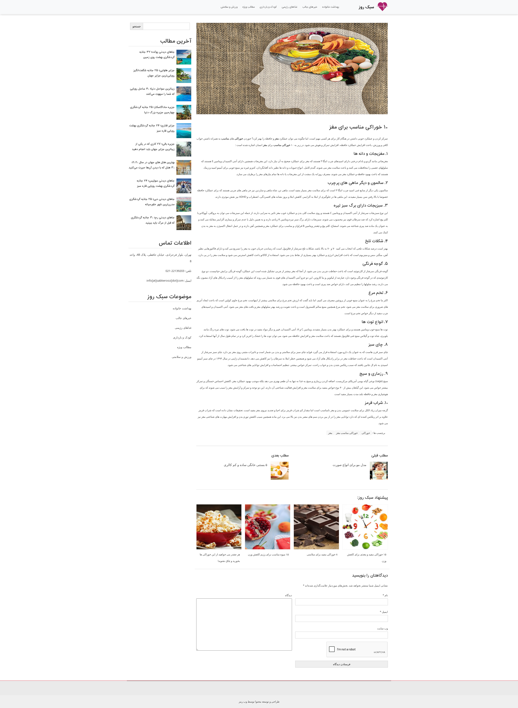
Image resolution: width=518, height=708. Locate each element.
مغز (330, 433)
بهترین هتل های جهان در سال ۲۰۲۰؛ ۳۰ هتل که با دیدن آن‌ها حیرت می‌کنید (152, 165)
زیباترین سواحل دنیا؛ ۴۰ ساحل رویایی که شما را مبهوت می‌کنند (152, 91)
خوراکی (366, 433)
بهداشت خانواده (330, 7)
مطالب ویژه (248, 7)
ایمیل (384, 612)
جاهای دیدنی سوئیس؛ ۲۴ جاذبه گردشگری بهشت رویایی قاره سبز (156, 183)
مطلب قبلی (379, 455)
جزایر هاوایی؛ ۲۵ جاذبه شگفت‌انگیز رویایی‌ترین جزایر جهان (154, 73)
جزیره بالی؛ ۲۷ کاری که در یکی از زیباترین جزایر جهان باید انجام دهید (153, 147)
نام (385, 595)
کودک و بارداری (268, 7)
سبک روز (367, 7)
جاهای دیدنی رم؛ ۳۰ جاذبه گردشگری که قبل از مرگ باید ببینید (153, 220)
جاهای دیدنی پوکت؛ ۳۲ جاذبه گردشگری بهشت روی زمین (157, 55)
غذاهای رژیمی (289, 7)
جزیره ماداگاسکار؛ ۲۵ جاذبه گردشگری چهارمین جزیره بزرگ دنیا (152, 110)
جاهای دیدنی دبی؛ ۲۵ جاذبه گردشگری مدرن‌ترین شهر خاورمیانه (152, 202)
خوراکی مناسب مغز (347, 433)
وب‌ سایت (382, 628)
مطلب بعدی (280, 455)
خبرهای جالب (309, 7)
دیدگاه (288, 595)
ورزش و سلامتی (229, 7)
